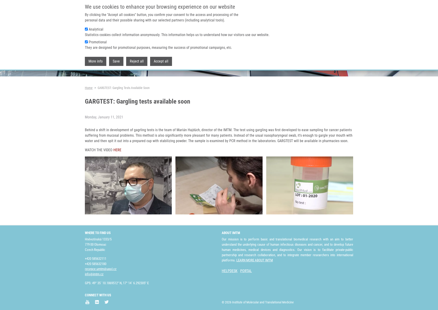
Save (116, 61)
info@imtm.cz (94, 274)
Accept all (161, 61)
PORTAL (246, 271)
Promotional (98, 42)
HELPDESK (229, 271)
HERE (117, 150)
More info (96, 61)
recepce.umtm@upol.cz (101, 269)
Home (89, 88)
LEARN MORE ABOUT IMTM (254, 260)
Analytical (96, 29)
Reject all (137, 61)
